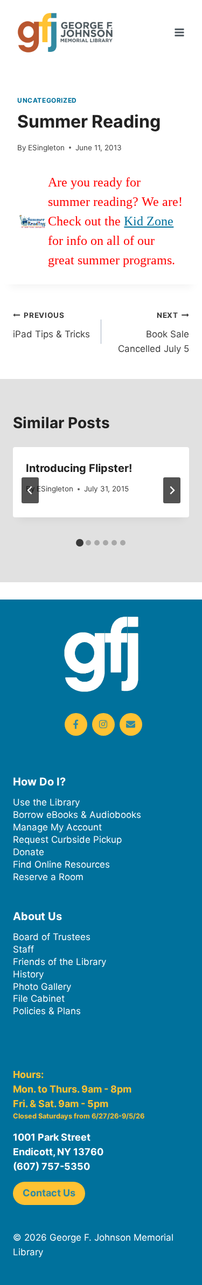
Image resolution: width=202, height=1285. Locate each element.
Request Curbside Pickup (67, 839)
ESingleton (46, 147)
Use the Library (46, 802)
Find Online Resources (61, 864)
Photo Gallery (42, 986)
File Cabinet (39, 998)
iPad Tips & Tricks (51, 325)
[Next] (171, 490)
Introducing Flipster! (79, 468)
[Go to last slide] (30, 490)
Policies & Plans (47, 1011)
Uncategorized (47, 100)
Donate (28, 852)
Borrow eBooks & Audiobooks (77, 814)
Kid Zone (148, 221)
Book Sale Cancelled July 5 (153, 332)
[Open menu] (179, 32)
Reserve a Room (48, 876)
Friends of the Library (59, 961)
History (28, 974)
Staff (23, 949)
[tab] (79, 543)
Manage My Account (57, 827)
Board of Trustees (51, 936)
